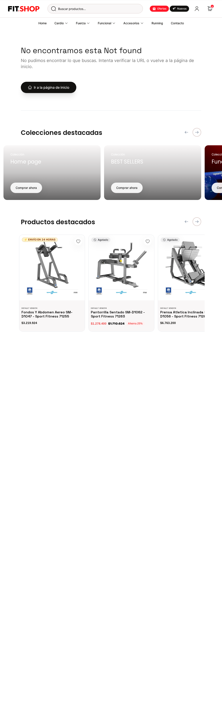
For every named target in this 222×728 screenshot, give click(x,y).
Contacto (177, 23)
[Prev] (186, 132)
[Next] (197, 132)
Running (157, 23)
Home (42, 23)
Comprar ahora (26, 188)
